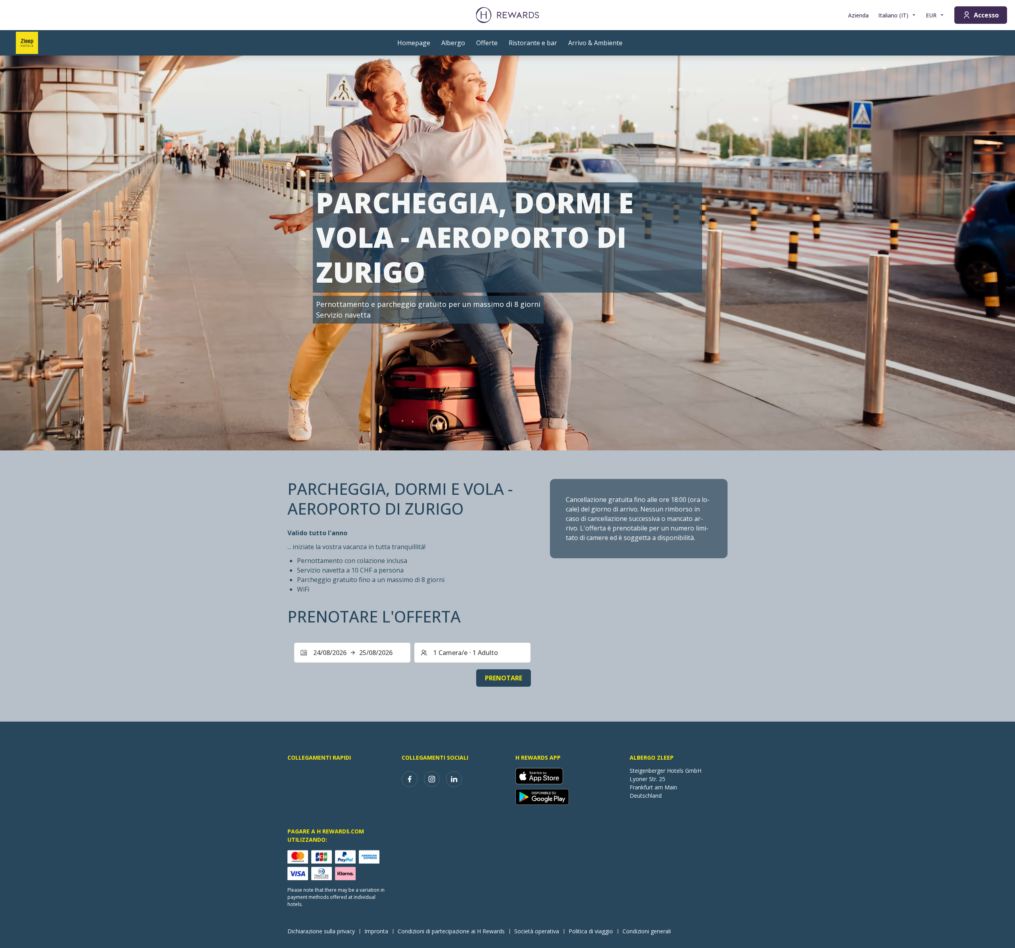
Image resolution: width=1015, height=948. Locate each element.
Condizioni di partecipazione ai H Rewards (451, 931)
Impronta (376, 931)
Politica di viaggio (591, 931)
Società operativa (536, 931)
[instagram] (432, 779)
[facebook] (409, 779)
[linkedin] (454, 779)
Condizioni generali (646, 931)
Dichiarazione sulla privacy (321, 931)
